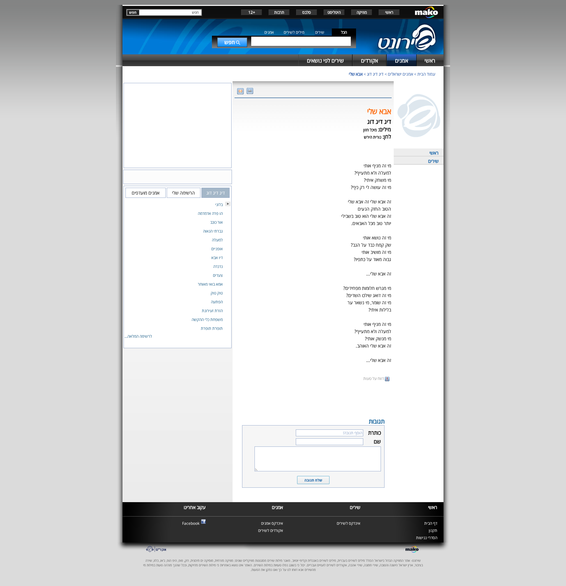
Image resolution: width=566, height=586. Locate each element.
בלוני (219, 204)
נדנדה (218, 266)
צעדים (218, 275)
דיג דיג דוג (375, 74)
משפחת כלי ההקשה (207, 319)
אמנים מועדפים (146, 193)
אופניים (217, 249)
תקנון (433, 530)
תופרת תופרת (212, 328)
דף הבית (430, 523)
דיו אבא (217, 257)
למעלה (217, 240)
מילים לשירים (294, 32)
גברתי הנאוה (213, 231)
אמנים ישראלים (400, 74)
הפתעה (217, 302)
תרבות (279, 12)
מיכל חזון (370, 130)
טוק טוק (217, 293)
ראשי (389, 12)
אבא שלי (356, 74)
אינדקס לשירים (348, 523)
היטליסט (334, 12)
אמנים (269, 32)
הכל (344, 32)
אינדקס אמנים (272, 523)
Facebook (190, 523)
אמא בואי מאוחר (210, 284)
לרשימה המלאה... (138, 336)
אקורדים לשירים (270, 530)
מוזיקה (362, 12)
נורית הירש (372, 137)
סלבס (306, 12)
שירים (319, 32)
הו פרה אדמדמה (210, 213)
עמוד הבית (426, 74)
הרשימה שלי (183, 193)
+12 (251, 12)
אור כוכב (216, 222)
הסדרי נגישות (426, 537)
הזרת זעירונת (212, 310)
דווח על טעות (374, 378)
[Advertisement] (313, 399)
